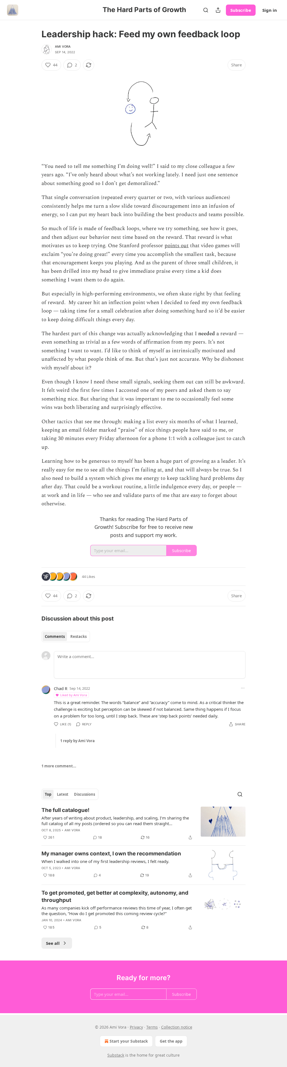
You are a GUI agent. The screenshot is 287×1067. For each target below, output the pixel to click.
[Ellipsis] (242, 688)
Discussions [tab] (84, 794)
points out (177, 246)
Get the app (171, 1041)
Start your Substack (129, 1041)
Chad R (60, 688)
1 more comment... (58, 766)
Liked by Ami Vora (73, 695)
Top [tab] (48, 794)
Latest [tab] (62, 794)
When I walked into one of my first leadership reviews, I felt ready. (105, 861)
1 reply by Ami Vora (77, 740)
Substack (115, 1055)
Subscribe (240, 10)
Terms (152, 1027)
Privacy (136, 1027)
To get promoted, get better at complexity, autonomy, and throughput (114, 896)
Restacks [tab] (78, 636)
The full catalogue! (65, 810)
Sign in (269, 10)
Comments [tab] (55, 636)
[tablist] (65, 636)
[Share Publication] (218, 10)
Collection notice (176, 1027)
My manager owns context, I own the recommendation (111, 853)
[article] (143, 823)
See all (53, 943)
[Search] (205, 10)
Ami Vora (63, 46)
